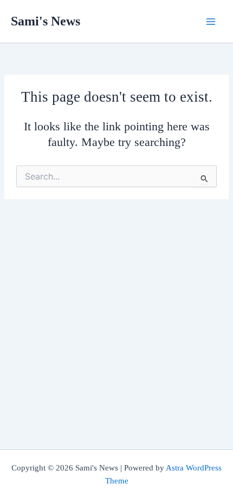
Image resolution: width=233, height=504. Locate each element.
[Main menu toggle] (210, 21)
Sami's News (45, 21)
